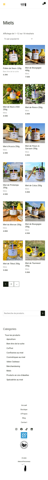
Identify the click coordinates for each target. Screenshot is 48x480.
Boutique (24, 409)
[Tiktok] (26, 429)
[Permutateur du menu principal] (4, 4)
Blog (24, 418)
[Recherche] (43, 313)
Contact (24, 422)
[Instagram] (16, 429)
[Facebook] (21, 429)
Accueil (24, 405)
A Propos (24, 414)
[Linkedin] (32, 429)
